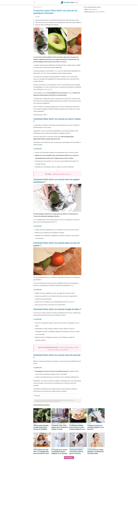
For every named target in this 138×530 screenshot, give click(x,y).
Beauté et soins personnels (58, 423)
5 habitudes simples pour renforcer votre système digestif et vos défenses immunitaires (77, 427)
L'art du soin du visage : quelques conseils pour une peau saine (95, 451)
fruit (72, 285)
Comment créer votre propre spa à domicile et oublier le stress (59, 427)
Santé (35, 423)
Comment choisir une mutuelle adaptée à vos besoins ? (95, 427)
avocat (69, 93)
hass (55, 71)
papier (55, 229)
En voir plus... (69, 457)
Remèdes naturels (37, 7)
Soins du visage (91, 448)
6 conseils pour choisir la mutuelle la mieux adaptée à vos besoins (59, 451)
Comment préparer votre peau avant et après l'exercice (76, 451)
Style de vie (36, 448)
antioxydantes (48, 89)
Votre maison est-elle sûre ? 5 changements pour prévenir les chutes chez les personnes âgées (41, 451)
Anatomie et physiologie (75, 423)
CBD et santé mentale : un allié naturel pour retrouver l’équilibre (41, 427)
